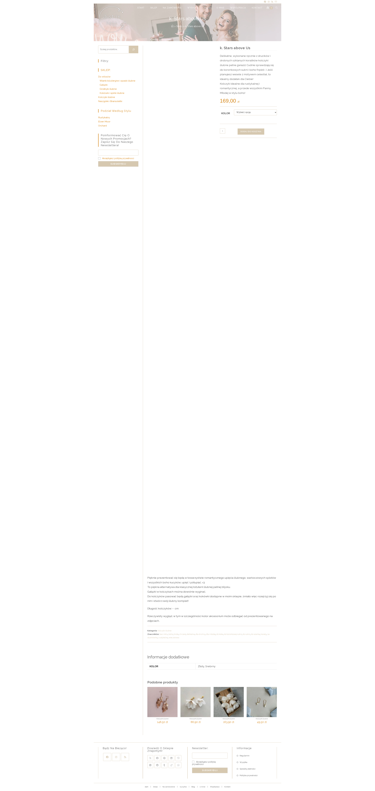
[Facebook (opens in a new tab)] (265, 2)
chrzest (182, 634)
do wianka (255, 634)
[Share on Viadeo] (171, 765)
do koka (219, 634)
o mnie (202, 787)
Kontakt (227, 787)
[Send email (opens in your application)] (275, 2)
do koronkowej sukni (233, 634)
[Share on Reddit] (157, 765)
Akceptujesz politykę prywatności (118, 158)
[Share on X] (150, 758)
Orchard (102, 125)
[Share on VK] (150, 765)
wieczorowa (174, 637)
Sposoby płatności (247, 769)
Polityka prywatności (249, 775)
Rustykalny (104, 117)
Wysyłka (243, 762)
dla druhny (200, 634)
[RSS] (125, 757)
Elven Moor (104, 121)
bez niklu (164, 634)
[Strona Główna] (172, 26)
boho (171, 634)
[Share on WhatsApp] (178, 765)
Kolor (225, 113)
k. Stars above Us (194, 26)
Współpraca (214, 787)
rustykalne (163, 637)
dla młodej (210, 634)
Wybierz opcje (162, 727)
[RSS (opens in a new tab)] (272, 2)
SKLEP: (106, 70)
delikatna (191, 634)
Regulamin (244, 756)
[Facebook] (107, 757)
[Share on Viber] (178, 758)
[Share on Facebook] (157, 758)
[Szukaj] (133, 49)
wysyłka (183, 787)
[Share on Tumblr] (164, 765)
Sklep (155, 787)
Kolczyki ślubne (164, 631)
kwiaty (263, 634)
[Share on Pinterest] (164, 758)
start (146, 787)
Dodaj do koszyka (251, 132)
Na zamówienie (168, 787)
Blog (193, 787)
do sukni (246, 634)
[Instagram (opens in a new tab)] (268, 2)
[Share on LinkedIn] (171, 758)
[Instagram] (116, 757)
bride (176, 634)
